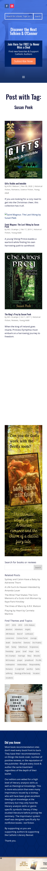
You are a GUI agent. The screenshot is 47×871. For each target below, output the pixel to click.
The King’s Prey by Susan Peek (18, 314)
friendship (9, 651)
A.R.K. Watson (13, 186)
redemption (10, 664)
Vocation (36, 673)
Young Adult (16, 232)
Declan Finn (17, 643)
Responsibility (35, 664)
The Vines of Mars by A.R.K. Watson (23, 606)
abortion (9, 629)
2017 (7, 625)
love (37, 651)
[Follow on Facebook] (7, 6)
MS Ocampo (10, 660)
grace (18, 651)
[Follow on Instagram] (12, 6)
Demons (27, 643)
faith (7, 647)
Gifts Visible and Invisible (15, 183)
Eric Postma (37, 643)
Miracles (37, 656)
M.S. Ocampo (13, 229)
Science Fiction (26, 189)
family (14, 647)
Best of (19, 634)
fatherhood (23, 647)
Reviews (14, 320)
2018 (14, 625)
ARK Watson (10, 634)
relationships (22, 664)
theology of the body (22, 673)
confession (29, 634)
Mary (29, 656)
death (8, 643)
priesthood (29, 660)
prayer (19, 660)
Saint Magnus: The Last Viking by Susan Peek (22, 225)
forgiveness (34, 647)
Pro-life (38, 660)
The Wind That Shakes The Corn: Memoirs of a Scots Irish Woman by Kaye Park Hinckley (23, 598)
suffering (9, 673)
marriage (21, 656)
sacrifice (30, 669)
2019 (20, 625)
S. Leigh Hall (19, 669)
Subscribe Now (23, 61)
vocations (9, 678)
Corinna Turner (22, 638)
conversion (10, 638)
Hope (31, 651)
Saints (37, 669)
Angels (27, 629)
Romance (15, 189)
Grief (24, 651)
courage (33, 638)
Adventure (19, 629)
